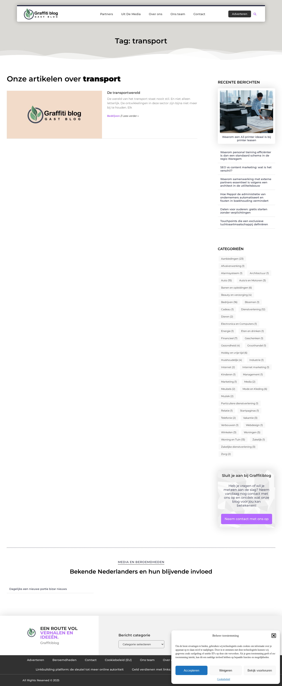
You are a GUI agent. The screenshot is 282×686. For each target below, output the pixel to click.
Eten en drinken (252, 331)
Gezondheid (230, 345)
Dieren (227, 316)
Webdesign (254, 425)
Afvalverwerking (232, 265)
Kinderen (228, 374)
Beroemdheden (64, 660)
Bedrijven (113, 115)
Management (253, 374)
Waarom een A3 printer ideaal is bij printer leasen (246, 138)
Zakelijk (258, 439)
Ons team (178, 14)
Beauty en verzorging (236, 294)
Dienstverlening (253, 309)
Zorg (226, 454)
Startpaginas (249, 410)
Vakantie (250, 417)
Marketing (229, 381)
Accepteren (191, 670)
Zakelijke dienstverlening (238, 446)
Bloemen (252, 302)
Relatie (227, 410)
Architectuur (259, 273)
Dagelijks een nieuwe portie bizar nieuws (38, 589)
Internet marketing (255, 367)
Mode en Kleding (255, 388)
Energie (227, 331)
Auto (226, 280)
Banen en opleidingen (236, 287)
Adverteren (35, 660)
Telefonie (228, 417)
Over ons (155, 14)
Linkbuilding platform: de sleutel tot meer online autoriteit (80, 669)
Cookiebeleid (223, 679)
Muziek (227, 396)
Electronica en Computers (239, 323)
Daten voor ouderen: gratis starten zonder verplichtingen (243, 211)
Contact (199, 14)
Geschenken (254, 338)
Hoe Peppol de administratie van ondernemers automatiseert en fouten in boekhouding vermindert (244, 197)
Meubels (228, 388)
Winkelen (228, 432)
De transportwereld (123, 93)
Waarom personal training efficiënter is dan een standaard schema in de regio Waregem (245, 155)
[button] (274, 636)
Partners (106, 14)
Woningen (252, 432)
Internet (228, 367)
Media (249, 381)
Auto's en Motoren (252, 280)
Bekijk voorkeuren (260, 670)
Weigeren (225, 670)
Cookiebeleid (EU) (118, 660)
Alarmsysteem (231, 273)
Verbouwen (229, 425)
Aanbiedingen (232, 258)
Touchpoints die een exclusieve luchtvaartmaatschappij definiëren (244, 222)
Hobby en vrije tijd (234, 352)
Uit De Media (131, 14)
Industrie (256, 359)
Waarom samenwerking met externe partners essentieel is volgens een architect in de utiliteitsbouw (245, 182)
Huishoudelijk (231, 359)
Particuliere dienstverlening (239, 403)
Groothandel (256, 345)
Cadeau (227, 309)
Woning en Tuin (233, 439)
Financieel (229, 338)
